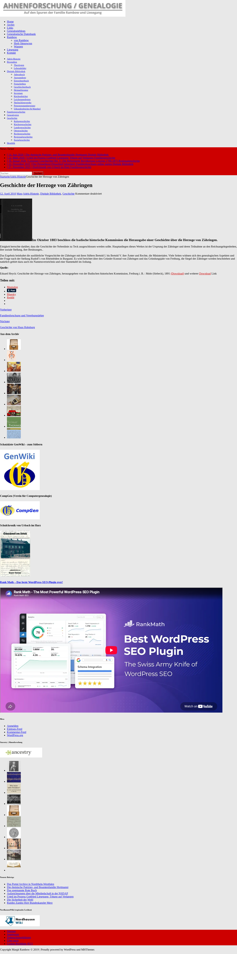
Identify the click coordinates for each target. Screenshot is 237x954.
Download (205, 273)
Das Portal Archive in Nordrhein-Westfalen (30, 884)
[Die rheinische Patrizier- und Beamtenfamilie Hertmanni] (11, 359)
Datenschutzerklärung (19, 937)
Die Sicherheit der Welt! (20, 899)
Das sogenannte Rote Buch (22, 890)
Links (10, 27)
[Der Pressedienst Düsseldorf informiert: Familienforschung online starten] (14, 404)
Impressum (13, 934)
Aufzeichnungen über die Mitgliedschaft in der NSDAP (37, 893)
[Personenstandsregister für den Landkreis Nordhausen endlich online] (14, 814)
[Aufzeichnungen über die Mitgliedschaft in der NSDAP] (14, 382)
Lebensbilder (20, 68)
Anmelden (12, 725)
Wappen (18, 46)
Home (10, 21)
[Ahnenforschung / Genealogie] (62, 15)
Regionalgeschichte (23, 137)
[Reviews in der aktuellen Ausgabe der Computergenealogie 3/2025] (14, 437)
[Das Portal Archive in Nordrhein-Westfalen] (14, 348)
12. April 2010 (8, 193)
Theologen (19, 65)
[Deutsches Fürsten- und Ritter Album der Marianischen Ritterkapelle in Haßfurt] (14, 848)
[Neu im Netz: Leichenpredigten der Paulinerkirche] (14, 415)
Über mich (13, 940)
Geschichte (12, 118)
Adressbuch (19, 74)
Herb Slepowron (23, 43)
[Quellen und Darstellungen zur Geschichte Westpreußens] (14, 870)
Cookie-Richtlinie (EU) (20, 943)
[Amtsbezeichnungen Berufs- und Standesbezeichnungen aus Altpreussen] (14, 792)
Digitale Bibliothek (16, 71)
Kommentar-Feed (16, 732)
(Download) (177, 273)
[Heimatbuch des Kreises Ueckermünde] (14, 803)
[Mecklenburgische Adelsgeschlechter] (14, 781)
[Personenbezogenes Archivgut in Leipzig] (14, 393)
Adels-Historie (13, 59)
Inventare (18, 93)
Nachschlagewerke (22, 102)
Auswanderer (20, 77)
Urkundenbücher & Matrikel (27, 108)
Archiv (11, 24)
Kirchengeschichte (22, 124)
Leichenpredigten (22, 99)
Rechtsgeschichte (22, 133)
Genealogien (13, 115)
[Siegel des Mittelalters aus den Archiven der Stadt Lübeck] (14, 836)
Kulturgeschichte (22, 121)
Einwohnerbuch (21, 80)
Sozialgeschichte (22, 140)
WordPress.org (15, 735)
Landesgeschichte (22, 127)
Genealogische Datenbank (21, 34)
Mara (19, 193)
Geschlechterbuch (22, 87)
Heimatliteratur (21, 90)
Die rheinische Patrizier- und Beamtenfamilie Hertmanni (37, 887)
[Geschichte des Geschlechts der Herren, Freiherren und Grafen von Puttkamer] (14, 859)
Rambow (12, 37)
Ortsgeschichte (21, 130)
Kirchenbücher (21, 96)
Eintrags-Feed (14, 729)
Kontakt (11, 52)
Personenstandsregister (24, 105)
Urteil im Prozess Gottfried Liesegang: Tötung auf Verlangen (40, 896)
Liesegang (12, 49)
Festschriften (20, 83)
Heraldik (11, 143)
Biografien (12, 62)
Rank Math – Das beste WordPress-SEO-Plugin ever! (31, 582)
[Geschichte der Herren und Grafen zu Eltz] (14, 770)
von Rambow (21, 40)
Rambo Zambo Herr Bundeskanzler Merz (30, 902)
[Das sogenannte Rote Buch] (14, 370)
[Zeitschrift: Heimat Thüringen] (14, 426)
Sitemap (11, 931)
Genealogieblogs (16, 30)
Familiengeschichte (16, 112)
